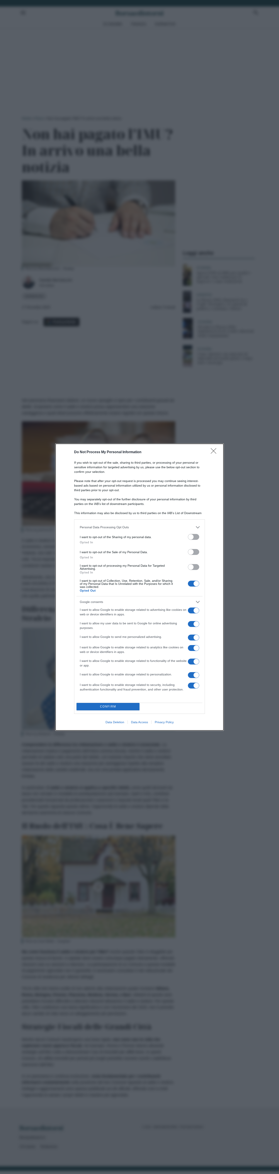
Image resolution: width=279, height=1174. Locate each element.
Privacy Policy (164, 722)
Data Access (139, 722)
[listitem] (139, 527)
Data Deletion (114, 722)
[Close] (215, 452)
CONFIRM (108, 706)
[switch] (193, 537)
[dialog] (139, 587)
